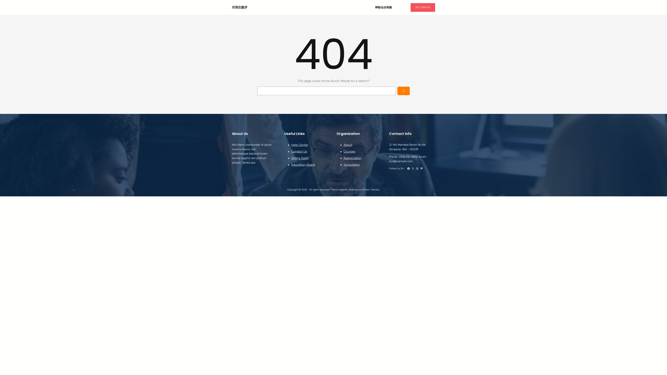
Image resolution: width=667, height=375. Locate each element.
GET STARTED (422, 7)
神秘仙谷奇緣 (383, 7)
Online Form (299, 158)
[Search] (403, 91)
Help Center (299, 145)
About (348, 145)
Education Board (303, 165)
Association (352, 165)
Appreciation (352, 158)
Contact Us (299, 151)
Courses (349, 151)
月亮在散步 (240, 7)
